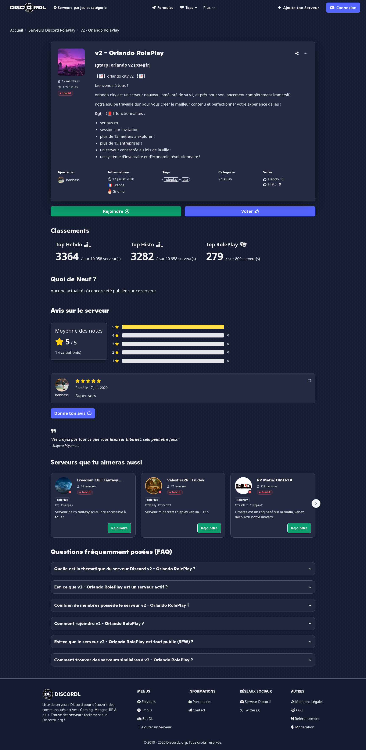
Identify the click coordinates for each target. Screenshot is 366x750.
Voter (247, 211)
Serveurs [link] (148, 701)
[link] (28, 8)
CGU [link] (299, 710)
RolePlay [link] (225, 179)
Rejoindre (113, 211)
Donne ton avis (70, 413)
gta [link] (185, 179)
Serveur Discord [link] (258, 701)
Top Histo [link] (143, 244)
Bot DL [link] (147, 718)
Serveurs (82, 7)
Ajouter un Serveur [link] (156, 727)
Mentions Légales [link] (309, 701)
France (119, 185)
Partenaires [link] (202, 701)
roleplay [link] (171, 179)
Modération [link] (304, 727)
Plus (207, 7)
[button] (297, 52)
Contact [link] (199, 710)
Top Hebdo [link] (69, 244)
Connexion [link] (346, 7)
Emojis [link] (146, 710)
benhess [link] (73, 180)
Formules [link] (165, 7)
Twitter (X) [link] (252, 710)
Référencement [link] (307, 718)
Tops (189, 7)
